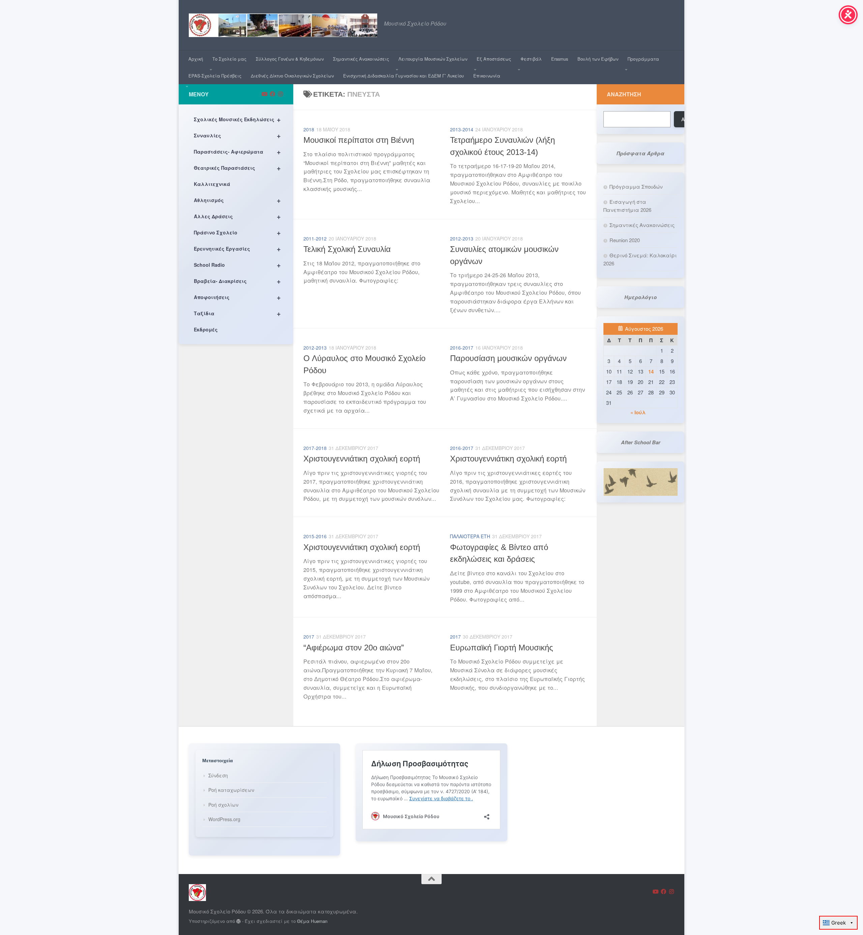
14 (651, 371)
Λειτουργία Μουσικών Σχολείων (432, 59)
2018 (308, 129)
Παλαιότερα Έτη (470, 536)
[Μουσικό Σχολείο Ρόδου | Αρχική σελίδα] (283, 25)
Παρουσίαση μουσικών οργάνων (508, 358)
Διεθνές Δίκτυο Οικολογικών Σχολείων (292, 75)
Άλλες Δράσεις (237, 216)
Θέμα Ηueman (312, 921)
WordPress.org (224, 819)
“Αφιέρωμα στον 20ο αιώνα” (353, 647)
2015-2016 (315, 536)
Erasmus (559, 59)
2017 (308, 636)
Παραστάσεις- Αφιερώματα (237, 151)
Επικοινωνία (486, 75)
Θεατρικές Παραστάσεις (237, 167)
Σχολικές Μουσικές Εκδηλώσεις (237, 119)
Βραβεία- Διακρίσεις (237, 281)
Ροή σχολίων (223, 804)
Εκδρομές (206, 329)
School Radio (237, 264)
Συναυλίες (237, 135)
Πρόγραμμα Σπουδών (636, 186)
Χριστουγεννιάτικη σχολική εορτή (361, 458)
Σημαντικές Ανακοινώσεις (361, 59)
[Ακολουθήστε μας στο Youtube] (264, 94)
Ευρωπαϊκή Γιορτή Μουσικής (501, 647)
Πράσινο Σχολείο (237, 232)
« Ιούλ (638, 412)
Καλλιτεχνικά (212, 184)
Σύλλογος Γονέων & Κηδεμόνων (290, 59)
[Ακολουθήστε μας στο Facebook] (272, 94)
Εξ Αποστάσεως (494, 59)
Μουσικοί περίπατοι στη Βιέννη (358, 140)
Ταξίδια (237, 313)
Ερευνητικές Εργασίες (237, 248)
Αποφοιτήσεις (237, 297)
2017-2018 (315, 448)
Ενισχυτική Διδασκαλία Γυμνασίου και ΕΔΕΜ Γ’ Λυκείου (403, 75)
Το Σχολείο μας (229, 59)
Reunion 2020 (624, 240)
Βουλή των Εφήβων (597, 59)
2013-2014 (461, 129)
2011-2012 (315, 238)
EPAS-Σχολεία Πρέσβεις (214, 75)
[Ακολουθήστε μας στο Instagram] (280, 94)
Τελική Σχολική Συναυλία (347, 249)
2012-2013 (461, 238)
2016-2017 (461, 347)
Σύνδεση (218, 775)
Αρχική (195, 59)
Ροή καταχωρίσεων (231, 789)
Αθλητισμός (237, 200)
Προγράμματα (643, 59)
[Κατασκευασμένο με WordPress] (238, 921)
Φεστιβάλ (531, 59)
